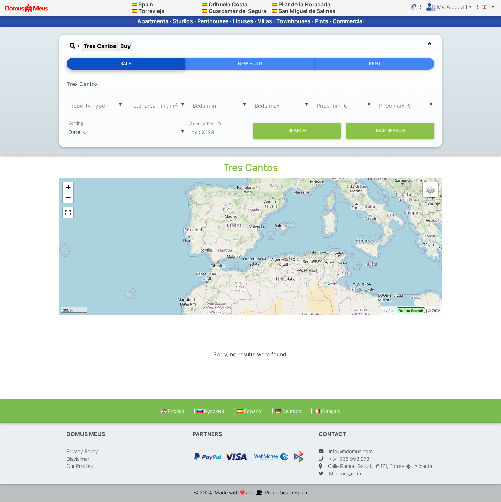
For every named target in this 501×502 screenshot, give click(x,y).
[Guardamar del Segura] (204, 11)
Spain (145, 4)
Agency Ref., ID (205, 123)
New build (250, 63)
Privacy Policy (82, 451)
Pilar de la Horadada (304, 4)
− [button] (68, 197)
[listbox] (95, 105)
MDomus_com (345, 473)
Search (297, 130)
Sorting (75, 123)
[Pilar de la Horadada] (274, 4)
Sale (125, 63)
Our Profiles (79, 466)
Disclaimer (77, 459)
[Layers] (430, 189)
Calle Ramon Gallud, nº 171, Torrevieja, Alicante (380, 466)
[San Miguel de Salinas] (274, 11)
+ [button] (68, 187)
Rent (375, 63)
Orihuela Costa (228, 4)
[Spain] (134, 4)
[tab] (250, 46)
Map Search (390, 130)
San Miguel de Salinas (306, 11)
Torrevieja (151, 11)
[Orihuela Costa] (204, 4)
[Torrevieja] (134, 11)
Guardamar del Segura (238, 11)
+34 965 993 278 (349, 459)
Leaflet (388, 310)
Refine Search (410, 310)
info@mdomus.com (351, 451)
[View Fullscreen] (68, 212)
